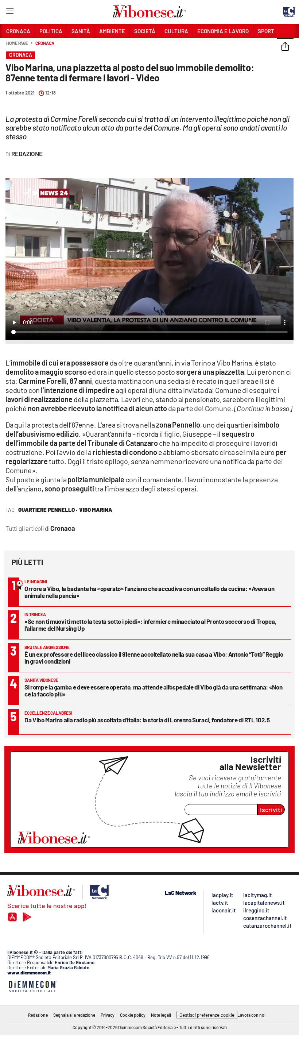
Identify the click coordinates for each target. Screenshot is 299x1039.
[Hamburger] (9, 12)
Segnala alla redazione (74, 1014)
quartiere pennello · (47, 509)
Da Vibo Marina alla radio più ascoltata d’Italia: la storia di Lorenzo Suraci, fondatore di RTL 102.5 (147, 719)
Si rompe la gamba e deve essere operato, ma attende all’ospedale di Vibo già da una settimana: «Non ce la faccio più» (153, 690)
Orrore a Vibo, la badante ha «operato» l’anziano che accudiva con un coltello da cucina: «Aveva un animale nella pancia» (149, 592)
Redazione (38, 1014)
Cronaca (44, 43)
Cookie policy (132, 1014)
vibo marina (95, 509)
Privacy (107, 1014)
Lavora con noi (251, 1014)
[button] (285, 47)
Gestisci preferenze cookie (206, 1015)
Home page (17, 43)
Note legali (161, 1014)
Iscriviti (271, 810)
